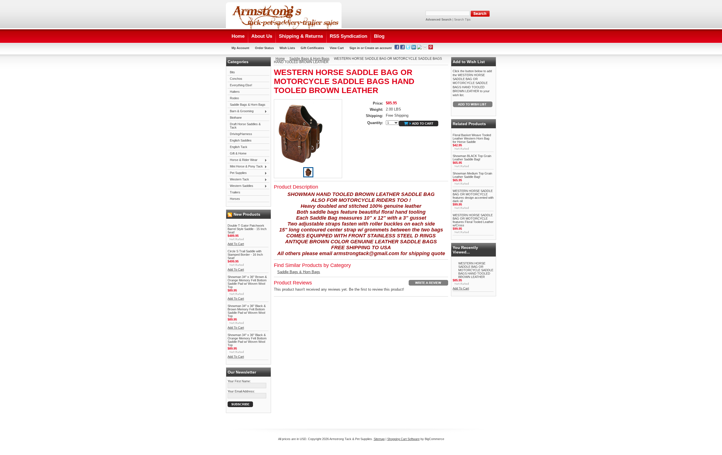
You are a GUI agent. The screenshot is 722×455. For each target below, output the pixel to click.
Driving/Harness (241, 134)
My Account (240, 48)
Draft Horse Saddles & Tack (245, 125)
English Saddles (241, 140)
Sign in (354, 48)
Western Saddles (240, 186)
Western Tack (238, 180)
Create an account (378, 48)
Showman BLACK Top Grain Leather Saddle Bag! (472, 157)
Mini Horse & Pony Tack (245, 167)
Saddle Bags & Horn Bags (247, 104)
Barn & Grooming (241, 111)
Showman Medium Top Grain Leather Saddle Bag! (472, 175)
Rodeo (234, 98)
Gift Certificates (312, 48)
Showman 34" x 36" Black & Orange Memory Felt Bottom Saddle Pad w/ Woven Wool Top (247, 340)
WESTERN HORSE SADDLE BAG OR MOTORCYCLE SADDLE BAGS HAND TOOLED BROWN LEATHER (475, 270)
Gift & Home (238, 153)
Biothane (236, 117)
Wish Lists (287, 48)
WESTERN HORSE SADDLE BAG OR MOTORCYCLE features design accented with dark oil (473, 196)
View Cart (337, 48)
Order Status (264, 48)
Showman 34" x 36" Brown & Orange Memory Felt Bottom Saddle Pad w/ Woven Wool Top (247, 282)
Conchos (236, 78)
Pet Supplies (237, 173)
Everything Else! (241, 85)
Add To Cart (236, 244)
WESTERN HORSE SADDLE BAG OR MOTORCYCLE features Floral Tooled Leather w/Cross (473, 220)
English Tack (238, 147)
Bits (232, 72)
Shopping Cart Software (403, 439)
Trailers (235, 192)
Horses (235, 198)
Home (280, 58)
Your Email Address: (241, 391)
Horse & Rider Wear (242, 160)
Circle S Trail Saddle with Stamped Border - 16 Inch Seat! (245, 254)
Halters (235, 91)
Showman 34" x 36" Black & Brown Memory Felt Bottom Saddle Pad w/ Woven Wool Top (247, 311)
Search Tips (462, 19)
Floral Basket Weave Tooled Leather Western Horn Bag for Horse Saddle (472, 138)
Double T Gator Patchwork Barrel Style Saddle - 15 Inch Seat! (247, 229)
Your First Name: (239, 381)
